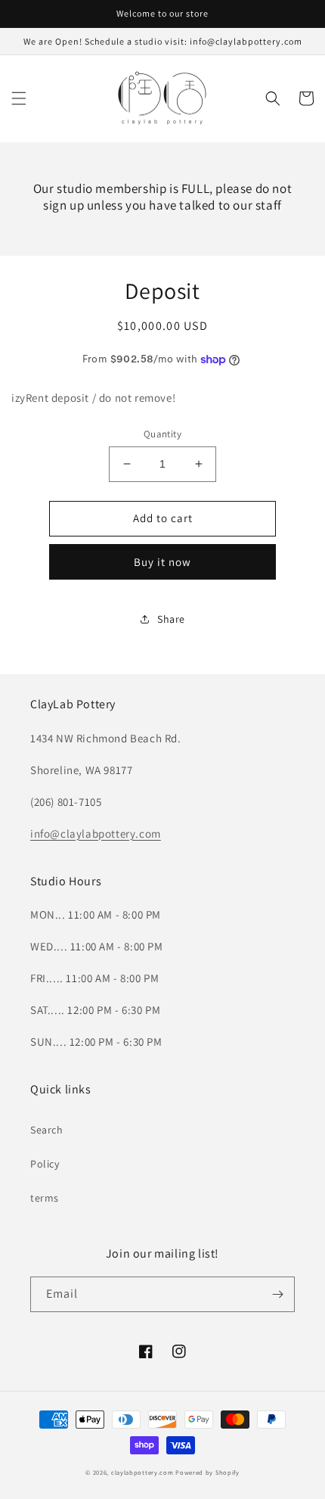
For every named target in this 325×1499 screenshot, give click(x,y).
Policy (45, 1164)
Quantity (162, 434)
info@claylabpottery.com (95, 833)
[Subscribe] (277, 1294)
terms (44, 1198)
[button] (19, 98)
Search (46, 1130)
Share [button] (171, 619)
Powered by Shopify (207, 1472)
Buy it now (162, 562)
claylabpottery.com (142, 1472)
